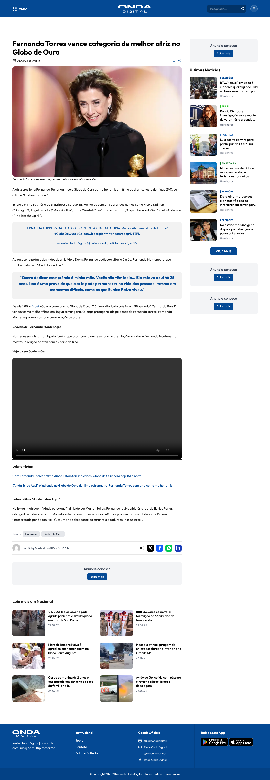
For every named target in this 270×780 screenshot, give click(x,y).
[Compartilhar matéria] (180, 60)
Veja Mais (223, 251)
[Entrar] (254, 8)
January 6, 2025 (125, 243)
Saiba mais (97, 576)
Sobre (79, 740)
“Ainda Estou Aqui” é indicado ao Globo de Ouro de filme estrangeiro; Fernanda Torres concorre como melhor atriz (92, 485)
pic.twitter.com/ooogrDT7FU (119, 234)
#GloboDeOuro (65, 234)
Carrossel (31, 534)
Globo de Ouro (53, 534)
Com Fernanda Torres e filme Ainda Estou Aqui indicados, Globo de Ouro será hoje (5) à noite (76, 476)
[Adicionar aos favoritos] (174, 60)
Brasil (36, 306)
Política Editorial (87, 753)
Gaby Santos (36, 548)
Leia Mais (97, 712)
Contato (81, 747)
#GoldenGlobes (87, 234)
